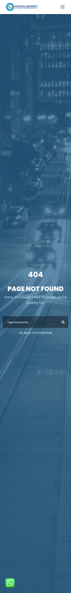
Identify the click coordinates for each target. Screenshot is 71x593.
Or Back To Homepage (35, 333)
